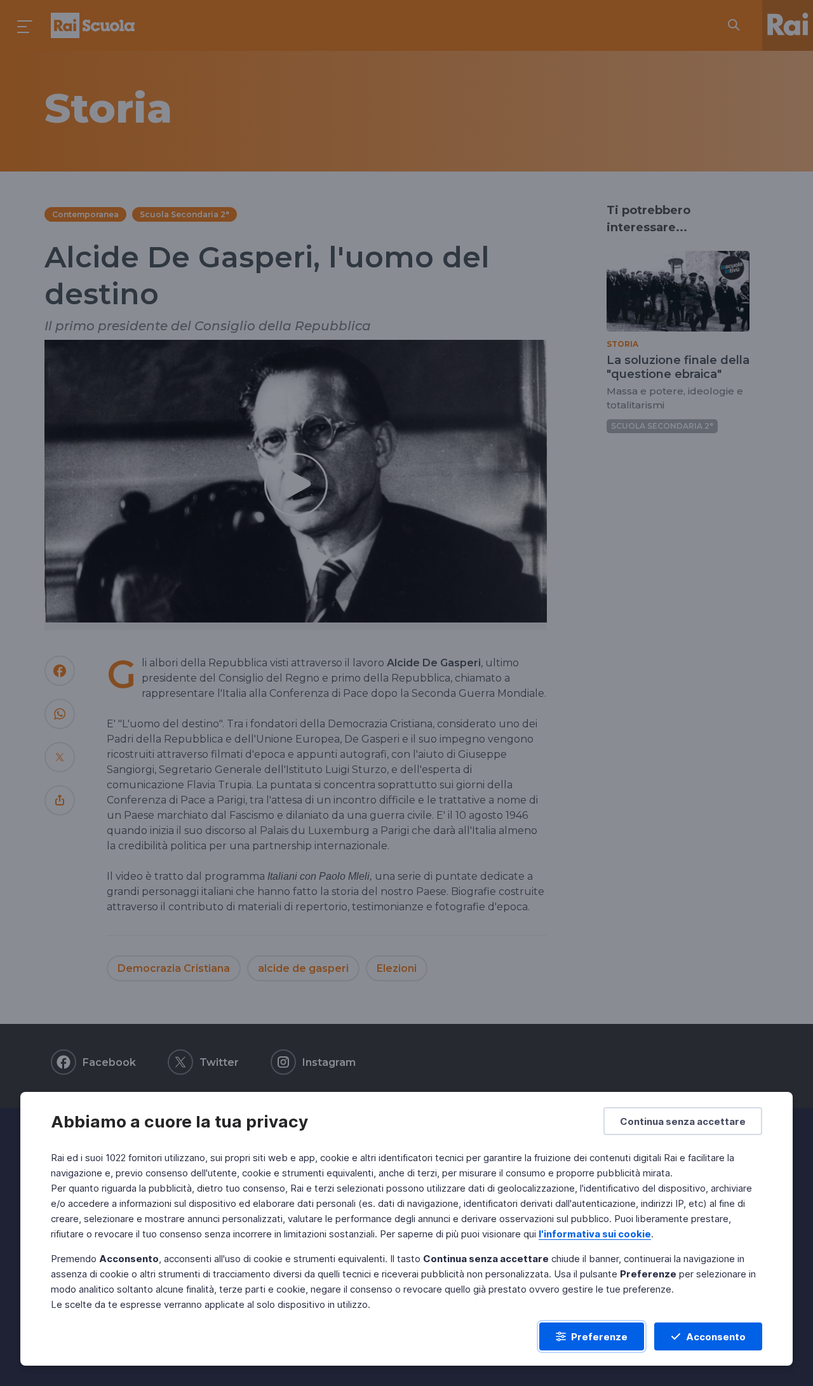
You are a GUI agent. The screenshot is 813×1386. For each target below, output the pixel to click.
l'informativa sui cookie (595, 1234)
